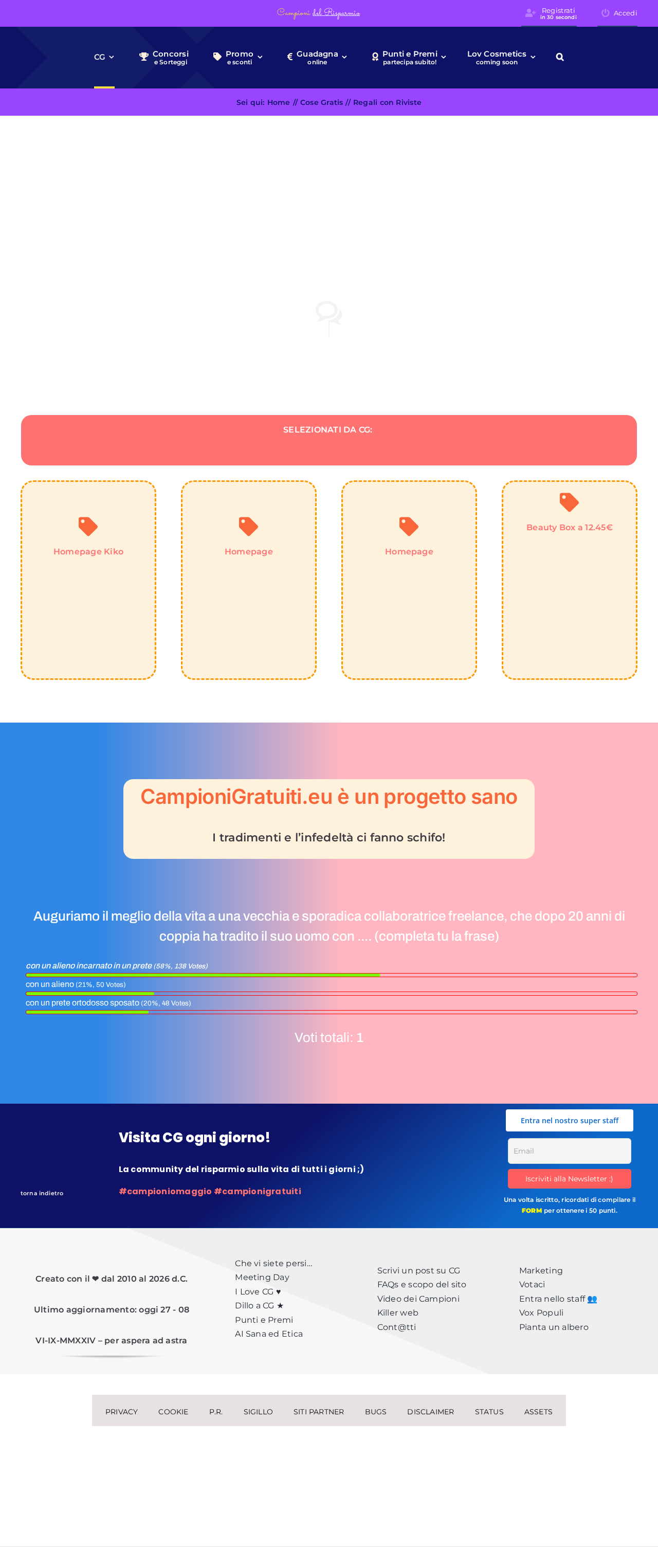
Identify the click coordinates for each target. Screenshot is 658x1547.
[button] (560, 57)
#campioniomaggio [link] (165, 1191)
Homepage (249, 551)
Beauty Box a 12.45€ (569, 527)
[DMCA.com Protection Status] (329, 1453)
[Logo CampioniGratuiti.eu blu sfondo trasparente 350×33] (76, 12)
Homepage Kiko (88, 551)
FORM (532, 1210)
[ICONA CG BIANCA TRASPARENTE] (35, 1137)
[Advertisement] (329, 193)
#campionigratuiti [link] (257, 1191)
